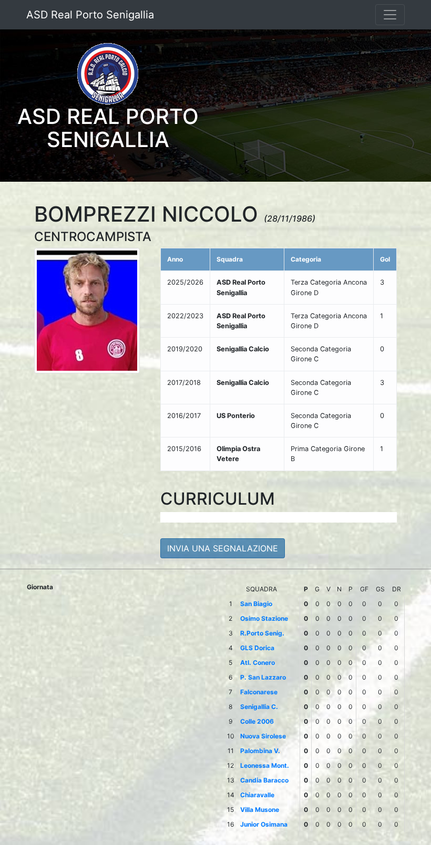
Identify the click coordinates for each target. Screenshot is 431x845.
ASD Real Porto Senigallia (90, 14)
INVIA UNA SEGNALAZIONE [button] (222, 548)
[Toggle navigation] (390, 14)
